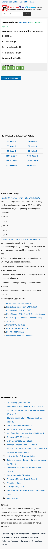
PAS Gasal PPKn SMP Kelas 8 (18, 303)
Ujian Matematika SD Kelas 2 (19, 441)
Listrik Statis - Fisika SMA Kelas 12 (22, 456)
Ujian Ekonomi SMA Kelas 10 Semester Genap (25, 314)
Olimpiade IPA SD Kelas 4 (18, 437)
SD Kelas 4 (32, 146)
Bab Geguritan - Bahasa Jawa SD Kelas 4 (25, 433)
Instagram (25, 541)
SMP (26, 2)
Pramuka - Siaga (14, 483)
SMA (32, 2)
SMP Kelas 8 (32, 156)
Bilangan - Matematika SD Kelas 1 (22, 445)
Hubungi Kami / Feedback (28, 534)
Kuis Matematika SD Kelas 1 (19, 475)
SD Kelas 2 (32, 141)
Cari (27, 14)
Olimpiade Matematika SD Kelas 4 (22, 479)
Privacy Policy (13, 537)
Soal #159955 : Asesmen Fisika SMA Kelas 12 (21, 198)
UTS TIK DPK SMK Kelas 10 (17, 328)
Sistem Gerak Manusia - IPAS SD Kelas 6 (25, 406)
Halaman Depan (9, 534)
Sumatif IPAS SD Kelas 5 (16, 325)
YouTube (38, 541)
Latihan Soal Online (10, 2)
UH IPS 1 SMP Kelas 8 (15, 332)
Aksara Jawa (12, 498)
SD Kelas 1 (11, 141)
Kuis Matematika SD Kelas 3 (19, 426)
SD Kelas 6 (32, 151)
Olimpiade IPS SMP (15, 487)
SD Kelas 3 (11, 146)
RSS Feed (34, 537)
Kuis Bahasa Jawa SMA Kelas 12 (19, 336)
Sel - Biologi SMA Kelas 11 (18, 403)
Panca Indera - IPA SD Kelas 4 (20, 429)
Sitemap (24, 537)
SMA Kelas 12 (32, 165)
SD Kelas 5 (11, 151)
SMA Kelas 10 (33, 161)
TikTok (4, 544)
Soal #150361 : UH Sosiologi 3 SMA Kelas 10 (21, 239)
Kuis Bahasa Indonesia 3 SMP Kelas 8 (21, 307)
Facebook (15, 541)
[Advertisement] (24, 107)
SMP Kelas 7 (11, 156)
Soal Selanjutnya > (11, 78)
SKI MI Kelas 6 (12, 321)
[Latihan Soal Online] (22, 8)
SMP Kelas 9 (24, 22)
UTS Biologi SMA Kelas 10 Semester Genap (24, 318)
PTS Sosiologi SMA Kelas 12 (18, 310)
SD (21, 2)
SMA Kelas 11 (11, 165)
